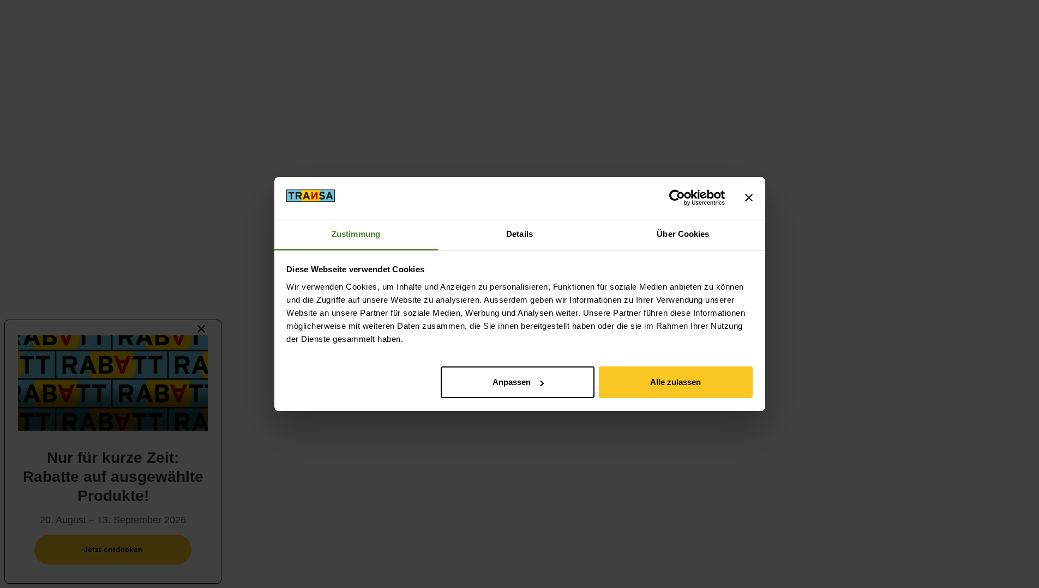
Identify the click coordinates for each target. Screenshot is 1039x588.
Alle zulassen (675, 382)
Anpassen (512, 382)
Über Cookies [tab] (683, 233)
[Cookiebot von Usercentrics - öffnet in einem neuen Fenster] (677, 197)
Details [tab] (519, 233)
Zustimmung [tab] (356, 233)
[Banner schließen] (749, 197)
